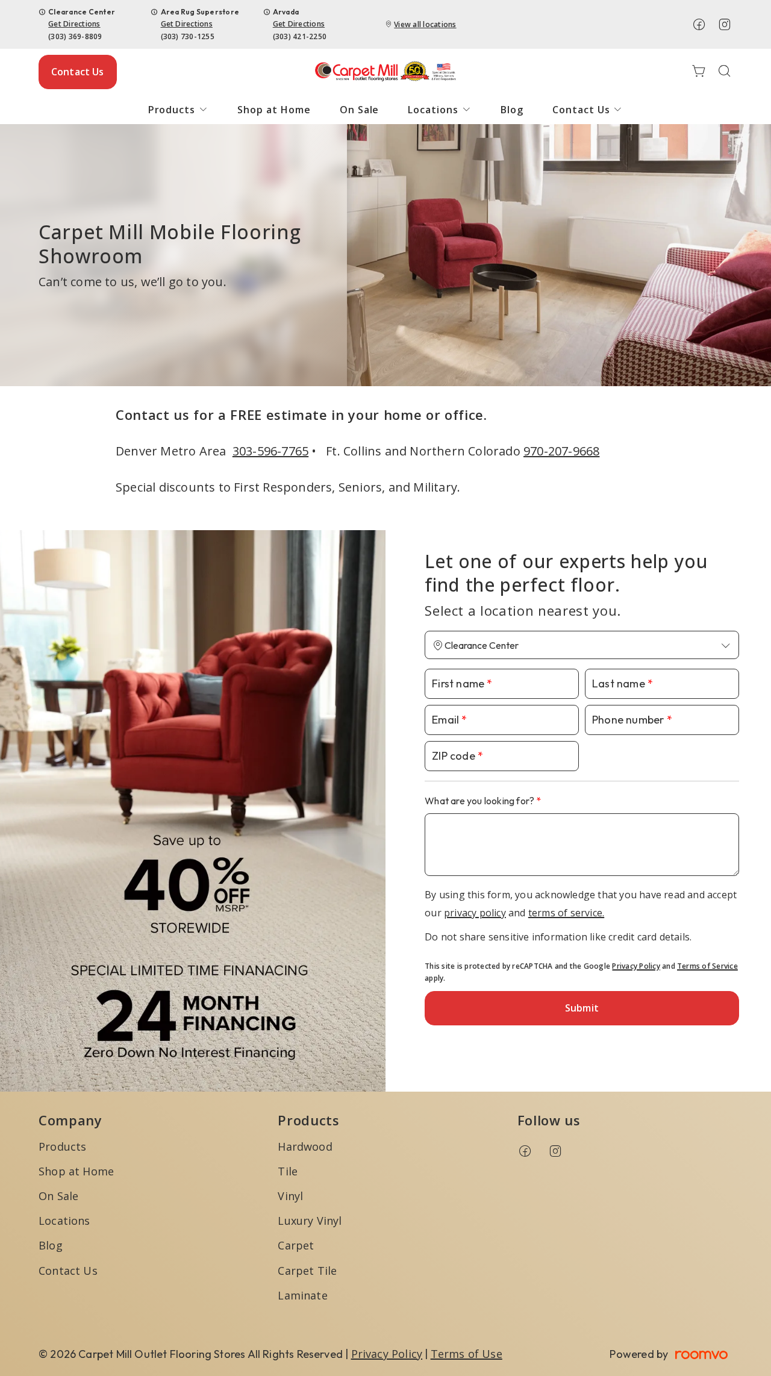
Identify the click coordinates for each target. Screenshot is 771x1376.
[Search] (724, 72)
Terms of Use (466, 1353)
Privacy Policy (636, 966)
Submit (582, 1008)
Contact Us (77, 71)
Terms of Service (707, 966)
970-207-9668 (561, 451)
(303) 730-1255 (187, 36)
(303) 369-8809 (75, 36)
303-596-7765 (270, 451)
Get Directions (74, 24)
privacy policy (475, 912)
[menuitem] (178, 110)
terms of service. (566, 912)
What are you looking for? (480, 801)
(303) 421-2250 (299, 36)
